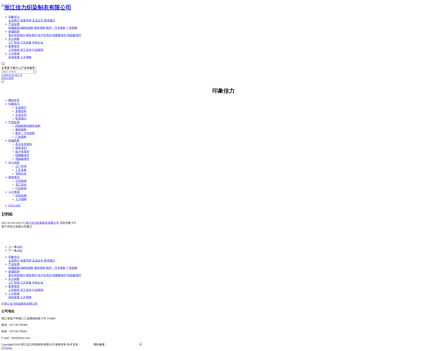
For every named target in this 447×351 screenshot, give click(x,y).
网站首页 (14, 100)
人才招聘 (25, 57)
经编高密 (14, 31)
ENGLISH (7, 78)
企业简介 (14, 20)
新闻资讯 (14, 46)
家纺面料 (39, 27)
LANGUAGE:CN (11, 75)
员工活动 (25, 49)
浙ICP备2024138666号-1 (122, 344)
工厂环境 (14, 42)
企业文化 (37, 20)
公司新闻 (14, 49)
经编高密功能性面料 (21, 27)
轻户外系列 (45, 35)
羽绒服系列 (74, 35)
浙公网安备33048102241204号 (160, 344)
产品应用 (14, 24)
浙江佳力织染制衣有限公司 (42, 222)
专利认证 (37, 42)
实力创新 (14, 38)
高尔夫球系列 (16, 35)
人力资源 (14, 53)
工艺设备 (25, 42)
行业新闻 (37, 49)
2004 (19, 250)
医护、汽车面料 (56, 27)
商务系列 (31, 35)
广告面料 (72, 27)
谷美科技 (86, 344)
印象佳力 (14, 16)
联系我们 (49, 20)
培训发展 (14, 57)
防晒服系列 (59, 35)
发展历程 (25, 20)
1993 (19, 246)
